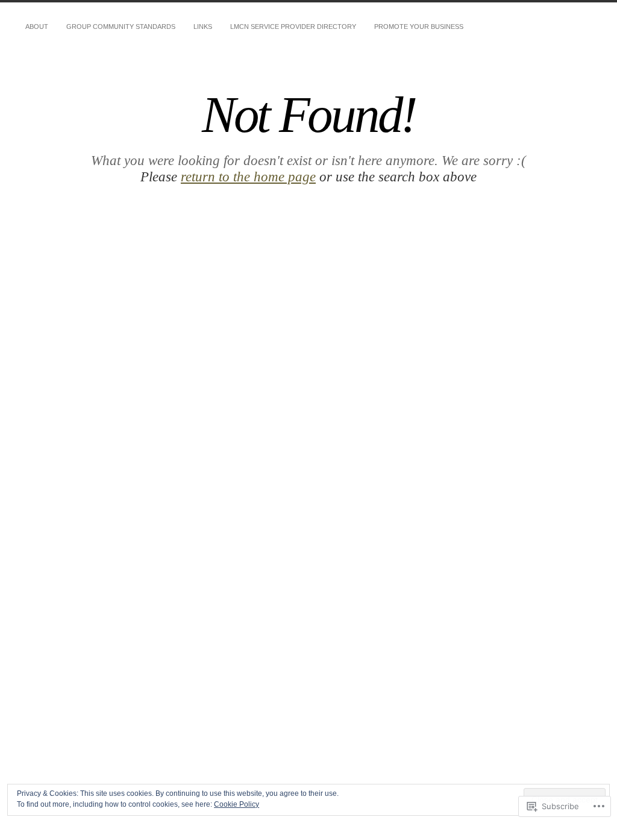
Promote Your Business (418, 26)
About (36, 26)
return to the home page (248, 176)
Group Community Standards (120, 26)
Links (202, 26)
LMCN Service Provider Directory (293, 26)
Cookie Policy (236, 804)
